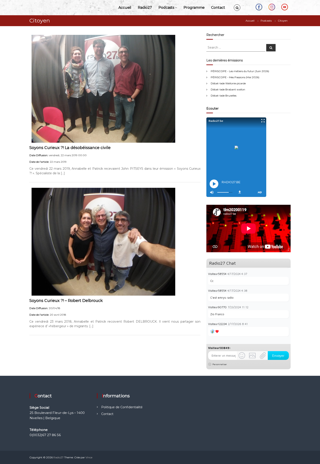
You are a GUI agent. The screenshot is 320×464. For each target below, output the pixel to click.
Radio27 (145, 7)
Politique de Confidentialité (122, 407)
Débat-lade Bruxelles (223, 95)
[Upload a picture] (252, 355)
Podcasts (166, 7)
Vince (89, 457)
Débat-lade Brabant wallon (228, 89)
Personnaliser (219, 364)
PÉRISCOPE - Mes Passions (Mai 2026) (235, 77)
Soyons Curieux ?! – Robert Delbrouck (66, 300)
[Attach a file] (263, 355)
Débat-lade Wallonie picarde (228, 83)
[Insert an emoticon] (242, 355)
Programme (194, 7)
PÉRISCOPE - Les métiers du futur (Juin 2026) (240, 71)
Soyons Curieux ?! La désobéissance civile (70, 147)
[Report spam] (287, 273)
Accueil (124, 7)
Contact (218, 7)
